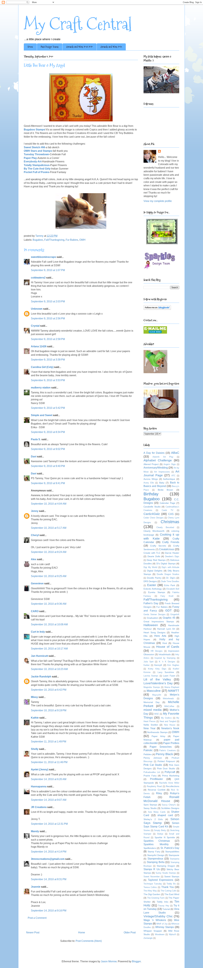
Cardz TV (167, 510)
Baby (161, 482)
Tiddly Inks (162, 901)
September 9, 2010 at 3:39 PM (48, 359)
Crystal (35, 325)
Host (164, 643)
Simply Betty (160, 830)
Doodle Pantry (154, 578)
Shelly (34, 749)
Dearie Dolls (153, 556)
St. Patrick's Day (169, 848)
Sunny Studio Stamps (166, 873)
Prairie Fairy (150, 775)
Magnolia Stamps (152, 687)
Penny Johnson (153, 758)
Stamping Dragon (166, 866)
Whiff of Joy (161, 924)
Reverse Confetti (156, 789)
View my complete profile (158, 201)
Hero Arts (160, 636)
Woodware (159, 934)
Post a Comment (37, 918)
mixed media (153, 709)
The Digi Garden (152, 894)
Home (30, 47)
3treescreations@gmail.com (48, 859)
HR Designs (157, 651)
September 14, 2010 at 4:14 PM (48, 851)
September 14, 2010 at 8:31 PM (48, 879)
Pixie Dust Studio (166, 768)
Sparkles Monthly (156, 844)
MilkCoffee (169, 706)
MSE (156, 714)
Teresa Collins (150, 887)
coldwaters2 (38, 277)
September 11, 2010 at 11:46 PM (49, 762)
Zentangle (148, 938)
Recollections (172, 786)
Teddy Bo (171, 884)
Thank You (167, 887)
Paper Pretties (171, 743)
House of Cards (167, 646)
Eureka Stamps (156, 592)
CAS (171, 514)
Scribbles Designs (170, 808)
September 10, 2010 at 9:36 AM (48, 603)
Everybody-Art (32, 161)
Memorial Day (152, 702)
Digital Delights (154, 570)
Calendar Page (167, 503)
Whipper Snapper (153, 931)
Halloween (151, 625)
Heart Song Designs (154, 632)
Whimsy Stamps (164, 927)
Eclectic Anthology (153, 589)
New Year (149, 728)
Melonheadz (168, 698)
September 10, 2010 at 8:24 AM (48, 552)
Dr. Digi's (170, 578)
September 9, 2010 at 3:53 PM (48, 380)
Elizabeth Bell (172, 589)
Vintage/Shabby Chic (158, 916)
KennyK (158, 665)
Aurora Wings (151, 479)
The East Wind (171, 894)
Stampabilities (172, 851)
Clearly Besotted (165, 527)
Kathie (35, 717)
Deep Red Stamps (156, 560)
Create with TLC (152, 553)
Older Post (130, 932)
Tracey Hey (163, 905)
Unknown (37, 308)
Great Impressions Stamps (159, 621)
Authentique (169, 479)
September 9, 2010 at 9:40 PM (48, 466)
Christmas (170, 522)
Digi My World (150, 567)
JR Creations (39, 807)
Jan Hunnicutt (39, 656)
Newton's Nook (170, 728)
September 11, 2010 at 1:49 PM (48, 741)
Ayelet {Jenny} (39, 769)
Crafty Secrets (158, 545)
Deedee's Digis (172, 556)
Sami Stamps (150, 804)
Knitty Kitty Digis (157, 669)
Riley (159, 793)
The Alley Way (150, 891)
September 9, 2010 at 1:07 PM (48, 270)
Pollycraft (170, 772)
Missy (34, 697)
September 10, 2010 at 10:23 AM (49, 669)
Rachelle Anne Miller (169, 783)
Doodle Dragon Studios (168, 574)
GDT (168, 610)
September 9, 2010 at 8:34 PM (48, 432)
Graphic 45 (169, 617)
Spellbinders (150, 848)
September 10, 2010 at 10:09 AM (49, 624)
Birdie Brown (165, 490)
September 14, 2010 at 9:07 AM (48, 799)
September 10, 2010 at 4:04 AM (48, 503)
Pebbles (148, 754)
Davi (33, 456)
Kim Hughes (173, 665)
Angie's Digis (170, 464)
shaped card (165, 815)
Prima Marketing (170, 775)
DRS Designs (150, 581)
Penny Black (164, 754)
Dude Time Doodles (170, 581)
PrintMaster (156, 779)
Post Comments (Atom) (89, 941)
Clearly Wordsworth (154, 531)
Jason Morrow (109, 961)
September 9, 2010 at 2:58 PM (48, 339)
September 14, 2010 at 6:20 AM (48, 779)
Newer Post (32, 932)
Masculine (154, 690)
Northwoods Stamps (157, 732)
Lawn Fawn (169, 675)
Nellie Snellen (151, 724)
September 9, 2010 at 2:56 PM (48, 318)
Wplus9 (172, 934)
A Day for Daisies (154, 453)
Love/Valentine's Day (158, 683)
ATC (173, 475)
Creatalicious (166, 549)
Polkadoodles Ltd (152, 772)
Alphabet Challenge (158, 460)
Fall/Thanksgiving (54, 239)
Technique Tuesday (153, 884)
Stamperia (174, 859)
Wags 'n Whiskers (155, 920)
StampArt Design (155, 855)
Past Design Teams (50, 47)
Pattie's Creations (167, 750)
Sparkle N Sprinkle (165, 837)
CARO (35, 611)
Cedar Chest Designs (154, 517)
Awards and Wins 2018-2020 (79, 47)
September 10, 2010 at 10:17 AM (49, 648)
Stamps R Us (152, 869)
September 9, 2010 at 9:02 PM (48, 449)
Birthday (151, 494)
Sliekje (160, 834)
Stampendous (155, 858)
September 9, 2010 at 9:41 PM (48, 483)
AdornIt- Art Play (163, 457)
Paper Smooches (161, 746)
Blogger (136, 961)
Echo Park (169, 585)
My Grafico (166, 718)
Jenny (34, 511)
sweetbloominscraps (43, 257)
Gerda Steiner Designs (155, 614)
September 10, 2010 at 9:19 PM (48, 710)
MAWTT (173, 690)
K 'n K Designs (167, 661)
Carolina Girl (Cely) (42, 367)
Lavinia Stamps (151, 676)
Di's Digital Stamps (166, 563)
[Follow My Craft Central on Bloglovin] (157, 309)
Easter (151, 585)
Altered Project (151, 464)
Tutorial (166, 909)
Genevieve (37, 583)
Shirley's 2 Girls (153, 819)
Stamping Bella (155, 862)
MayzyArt (156, 695)
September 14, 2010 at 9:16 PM (48, 910)
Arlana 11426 (38, 346)
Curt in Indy (38, 631)
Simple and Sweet (41, 415)
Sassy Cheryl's (169, 805)
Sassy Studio (150, 808)
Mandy (35, 831)
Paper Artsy (158, 736)
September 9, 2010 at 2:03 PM (48, 301)
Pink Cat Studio (153, 765)
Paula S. (36, 439)
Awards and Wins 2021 (111, 47)
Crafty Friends (170, 542)
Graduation (152, 618)
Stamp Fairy (154, 851)
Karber (147, 665)
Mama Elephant (171, 687)
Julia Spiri (149, 661)
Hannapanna (38, 786)
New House (169, 725)
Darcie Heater (172, 553)
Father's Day (151, 603)
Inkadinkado (165, 654)
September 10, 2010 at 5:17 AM (48, 527)
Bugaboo (38, 239)
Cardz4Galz (152, 514)
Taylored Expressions (160, 880)
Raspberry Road (154, 786)
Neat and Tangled (168, 721)
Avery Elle (149, 483)
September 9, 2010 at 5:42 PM (48, 408)
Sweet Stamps (171, 876)
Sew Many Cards (157, 812)
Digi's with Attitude (170, 567)
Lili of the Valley (157, 679)
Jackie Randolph (41, 676)
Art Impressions (162, 472)
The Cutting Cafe (168, 891)
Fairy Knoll (166, 596)
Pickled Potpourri (166, 761)
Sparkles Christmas (157, 840)
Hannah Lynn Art (166, 629)
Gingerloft (174, 614)
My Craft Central (78, 24)
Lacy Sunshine (166, 672)
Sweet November (152, 876)
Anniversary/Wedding (156, 467)
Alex (33, 559)
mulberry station (41, 387)
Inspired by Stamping (164, 658)
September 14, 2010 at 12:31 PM (49, 823)
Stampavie (174, 855)
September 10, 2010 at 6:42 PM (48, 689)
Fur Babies (72, 239)
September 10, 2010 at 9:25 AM (48, 576)
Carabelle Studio (152, 506)
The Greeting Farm (156, 898)
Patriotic (148, 750)
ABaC (175, 452)
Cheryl (35, 535)
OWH (82, 239)
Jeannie (35, 886)
